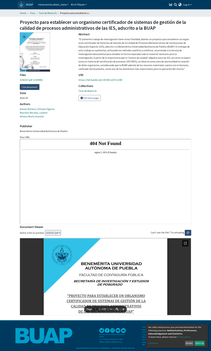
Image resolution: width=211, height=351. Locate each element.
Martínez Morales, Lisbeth (33, 112)
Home (23, 13)
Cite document (29, 87)
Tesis (32, 13)
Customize (153, 343)
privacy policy (183, 337)
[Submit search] (175, 5)
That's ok (199, 343)
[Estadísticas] (171, 4)
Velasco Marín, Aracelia (32, 116)
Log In (186, 4)
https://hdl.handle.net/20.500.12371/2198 (100, 79)
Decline (189, 343)
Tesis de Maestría (48, 13)
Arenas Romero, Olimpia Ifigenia (37, 108)
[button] (180, 4)
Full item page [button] (91, 98)
